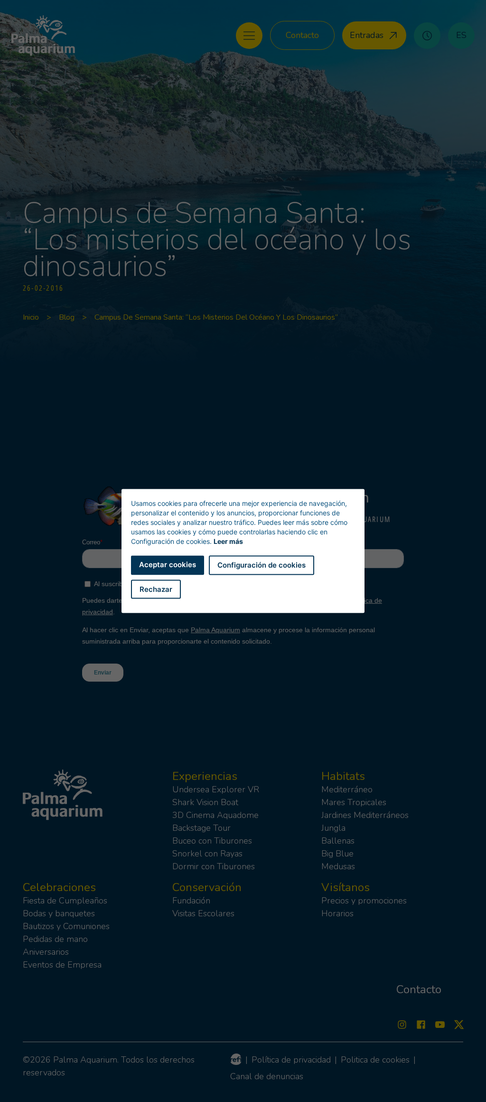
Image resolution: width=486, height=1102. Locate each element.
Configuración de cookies (261, 565)
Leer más (228, 541)
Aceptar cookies (167, 564)
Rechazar (156, 588)
